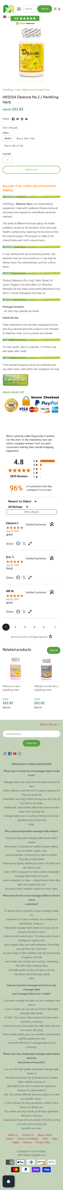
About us (13, 1135)
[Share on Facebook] (13, 118)
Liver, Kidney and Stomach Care (32, 90)
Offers (6, 133)
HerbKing (8, 90)
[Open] (9, 1181)
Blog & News (45, 1135)
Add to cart (31, 170)
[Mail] (5, 753)
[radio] (45, 461)
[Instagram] (19, 753)
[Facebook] (10, 753)
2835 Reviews (20, 476)
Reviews (27, 1142)
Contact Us (28, 1135)
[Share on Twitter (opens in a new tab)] (24, 543)
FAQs (45, 1139)
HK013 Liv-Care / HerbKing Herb (12, 688)
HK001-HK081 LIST (13, 392)
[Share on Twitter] (17, 118)
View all (54, 650)
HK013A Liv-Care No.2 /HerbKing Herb (46, 688)
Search (9, 1139)
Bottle (8, 138)
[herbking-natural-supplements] (16, 385)
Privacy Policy (43, 1142)
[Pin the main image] (22, 118)
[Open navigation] (19, 9)
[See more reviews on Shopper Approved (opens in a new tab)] (30, 543)
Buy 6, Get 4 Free (14, 146)
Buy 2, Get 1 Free (25, 138)
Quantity (7, 154)
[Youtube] (14, 753)
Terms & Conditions (27, 1139)
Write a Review (31, 512)
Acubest (41, 1151)
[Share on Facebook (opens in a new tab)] (18, 544)
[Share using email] (26, 118)
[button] (6, 17)
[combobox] (30, 8)
